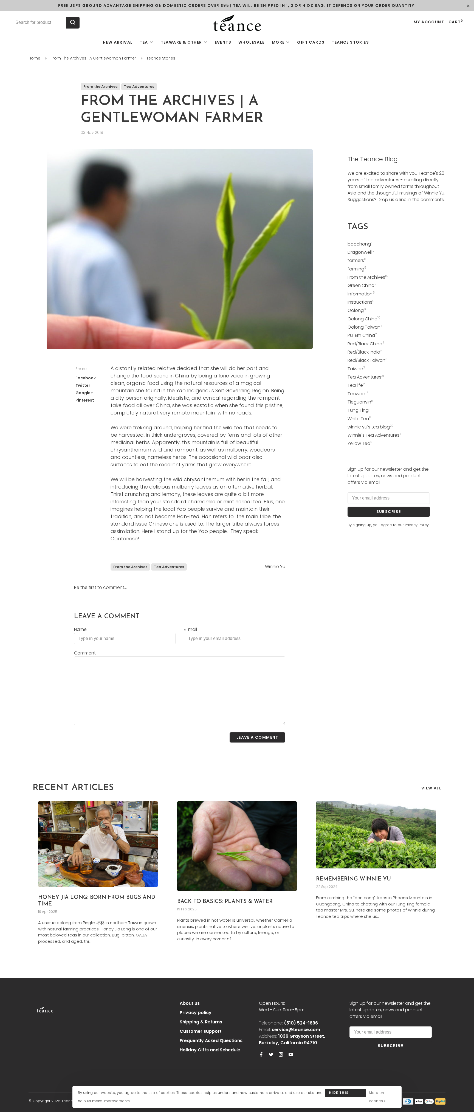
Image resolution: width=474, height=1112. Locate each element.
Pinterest (84, 400)
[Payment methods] (408, 1103)
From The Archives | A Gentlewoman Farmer (93, 58)
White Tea (359, 419)
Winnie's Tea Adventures (374, 435)
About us (190, 1003)
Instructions (361, 302)
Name (80, 629)
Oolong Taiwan (365, 327)
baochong (360, 244)
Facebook (85, 378)
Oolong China (364, 319)
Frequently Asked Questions (211, 1040)
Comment (85, 653)
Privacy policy (195, 1012)
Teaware (358, 394)
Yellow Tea (360, 443)
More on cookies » (377, 1096)
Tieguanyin (360, 402)
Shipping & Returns (201, 1022)
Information (361, 294)
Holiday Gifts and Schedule (210, 1050)
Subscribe (388, 511)
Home (34, 58)
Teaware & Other (181, 42)
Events (223, 42)
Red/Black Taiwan (367, 360)
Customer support (201, 1031)
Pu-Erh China (362, 335)
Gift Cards (311, 42)
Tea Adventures (139, 86)
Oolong (357, 310)
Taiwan (356, 369)
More (278, 42)
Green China (362, 285)
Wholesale (251, 42)
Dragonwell (361, 252)
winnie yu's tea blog (370, 427)
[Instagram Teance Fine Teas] (281, 1055)
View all (431, 788)
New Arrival (117, 42)
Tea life (356, 385)
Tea (144, 42)
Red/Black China (366, 344)
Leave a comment (257, 737)
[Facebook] (261, 1055)
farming (357, 269)
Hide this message (339, 1093)
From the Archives (100, 86)
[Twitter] (271, 1055)
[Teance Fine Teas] (45, 1004)
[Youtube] (291, 1055)
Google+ (84, 393)
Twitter (82, 385)
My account (429, 22)
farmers (357, 260)
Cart (455, 22)
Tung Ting (359, 410)
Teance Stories (350, 42)
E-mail (190, 629)
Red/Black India (365, 352)
